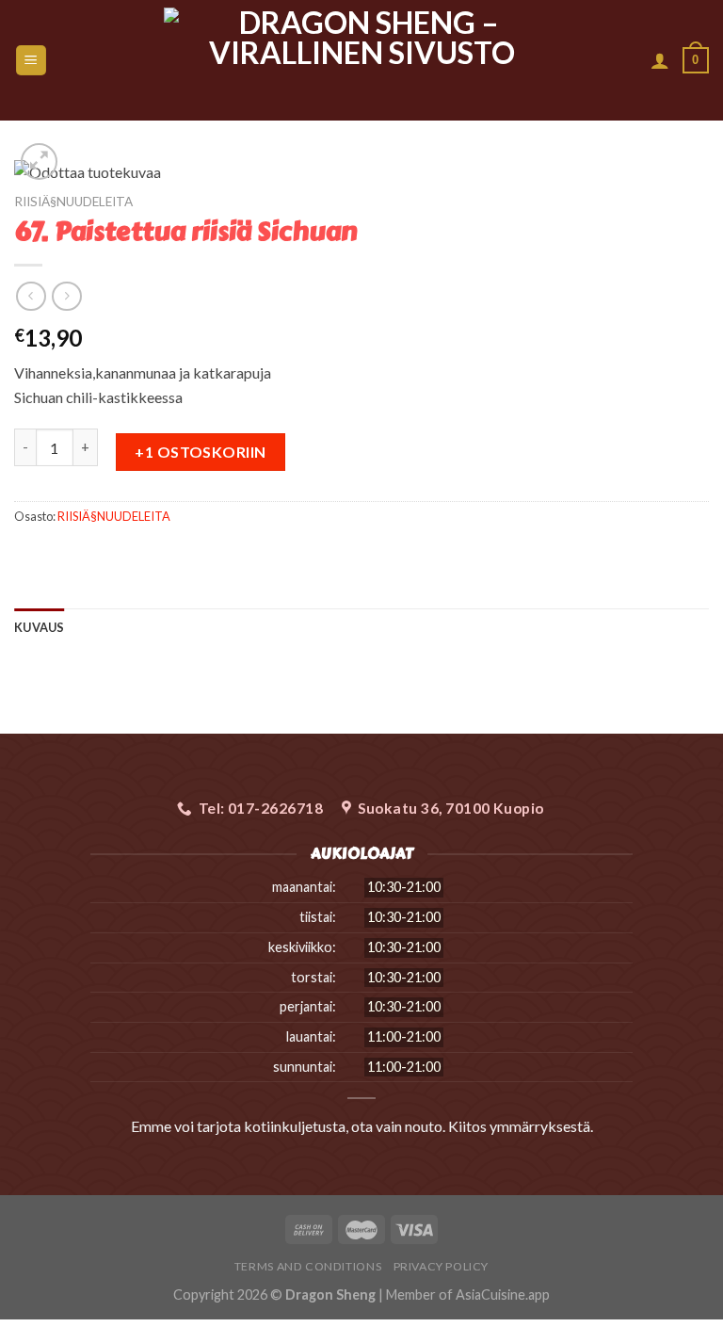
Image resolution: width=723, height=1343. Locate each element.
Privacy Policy (442, 1266)
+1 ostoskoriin (200, 452)
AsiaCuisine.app (503, 1294)
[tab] (39, 627)
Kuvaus (39, 627)
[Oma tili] (660, 60)
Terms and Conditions (307, 1266)
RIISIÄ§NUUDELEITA (73, 201)
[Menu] (31, 60)
